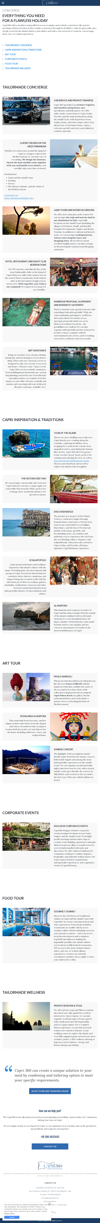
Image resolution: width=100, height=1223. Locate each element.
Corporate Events (16, 59)
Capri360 (39, 1188)
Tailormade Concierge (18, 45)
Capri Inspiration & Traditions (23, 49)
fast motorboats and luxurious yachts (71, 461)
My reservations (50, 1201)
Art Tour (10, 54)
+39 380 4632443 (50, 1136)
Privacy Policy (9, 1213)
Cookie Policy (62, 1205)
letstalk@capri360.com (50, 1198)
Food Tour (11, 63)
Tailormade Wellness (17, 68)
